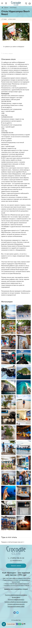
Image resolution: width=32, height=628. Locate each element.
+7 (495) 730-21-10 (17, 558)
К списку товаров (8, 53)
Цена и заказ (12, 19)
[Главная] (2, 7)
